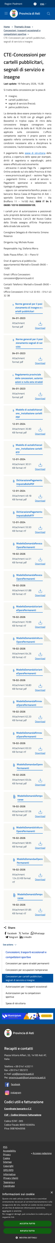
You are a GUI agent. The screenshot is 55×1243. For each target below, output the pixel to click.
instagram (16, 1092)
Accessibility (9, 1151)
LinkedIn (27, 937)
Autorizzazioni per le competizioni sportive (23, 995)
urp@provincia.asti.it (23, 1074)
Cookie (6, 1158)
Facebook (12, 933)
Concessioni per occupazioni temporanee (27, 970)
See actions (8, 944)
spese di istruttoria (35, 153)
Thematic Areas (22, 26)
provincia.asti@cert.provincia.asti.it (27, 1077)
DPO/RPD (8, 1170)
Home (7, 26)
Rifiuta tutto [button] (27, 1231)
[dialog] (27, 1216)
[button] (27, 1237)
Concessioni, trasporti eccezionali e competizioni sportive (22, 32)
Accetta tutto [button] (27, 1223)
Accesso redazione (42, 1153)
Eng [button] (42, 4)
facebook (15, 1084)
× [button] (51, 1192)
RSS (5, 1147)
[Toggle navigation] (6, 13)
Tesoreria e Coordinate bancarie (9, 1185)
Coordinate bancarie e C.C (17, 1108)
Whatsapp (39, 933)
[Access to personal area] (35, 4)
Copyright (8, 1166)
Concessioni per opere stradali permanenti (27, 963)
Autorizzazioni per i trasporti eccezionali (26, 986)
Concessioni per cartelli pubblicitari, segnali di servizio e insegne (24, 978)
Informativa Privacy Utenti (10, 1176)
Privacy (7, 1154)
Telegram (13, 937)
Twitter (25, 933)
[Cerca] (48, 13)
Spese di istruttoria (16, 1003)
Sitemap (7, 1162)
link (12, 1217)
